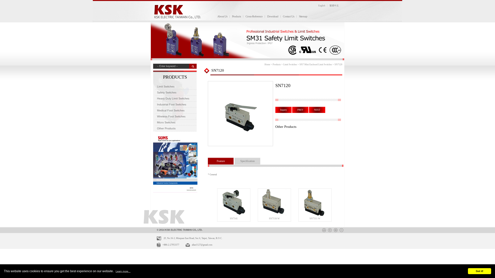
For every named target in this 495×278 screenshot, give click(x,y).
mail (336, 229)
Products (236, 16)
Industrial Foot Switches (171, 104)
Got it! (479, 271)
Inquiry (283, 109)
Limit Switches (165, 86)
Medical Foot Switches (170, 110)
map (330, 229)
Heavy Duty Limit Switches (173, 98)
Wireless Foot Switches (171, 116)
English (321, 5)
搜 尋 (193, 66)
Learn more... (123, 271)
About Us (222, 16)
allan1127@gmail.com (202, 244)
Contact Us (288, 16)
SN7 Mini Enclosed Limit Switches (316, 64)
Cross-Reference (254, 16)
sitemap (324, 229)
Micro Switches (166, 122)
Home (267, 64)
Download (272, 16)
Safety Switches (166, 92)
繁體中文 (334, 5)
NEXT (317, 109)
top (341, 229)
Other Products (166, 128)
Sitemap (303, 16)
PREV (300, 109)
